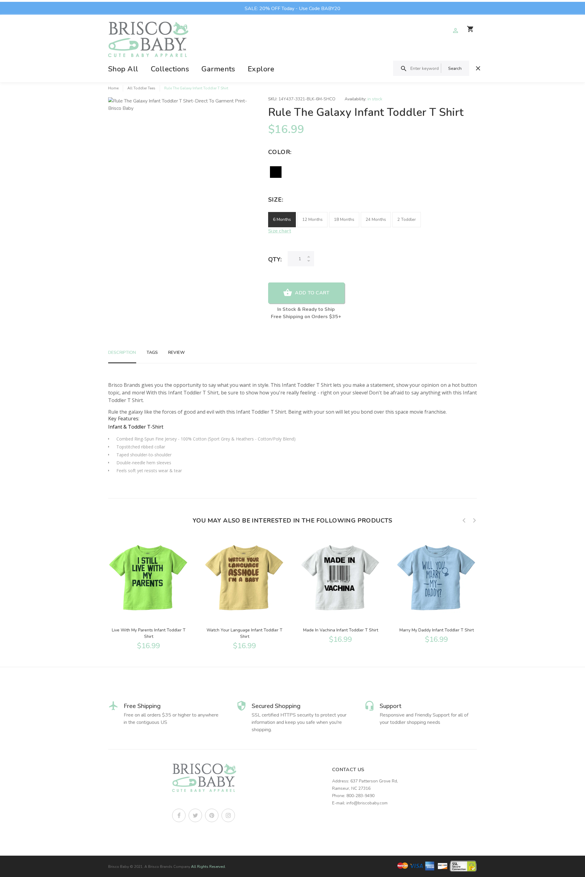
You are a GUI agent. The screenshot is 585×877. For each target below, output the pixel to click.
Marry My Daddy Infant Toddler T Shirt (436, 630)
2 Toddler (406, 219)
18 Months (344, 219)
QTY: (275, 259)
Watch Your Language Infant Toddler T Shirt (244, 633)
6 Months (282, 219)
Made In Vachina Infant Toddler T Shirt (340, 630)
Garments (218, 69)
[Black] (275, 172)
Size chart (279, 231)
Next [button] (474, 520)
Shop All (123, 69)
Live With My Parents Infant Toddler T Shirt (149, 633)
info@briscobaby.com (367, 803)
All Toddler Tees (141, 88)
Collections (170, 69)
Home (113, 88)
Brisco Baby (118, 866)
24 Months (376, 219)
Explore (261, 69)
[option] (149, 593)
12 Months (312, 219)
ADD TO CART (312, 292)
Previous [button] (464, 520)
